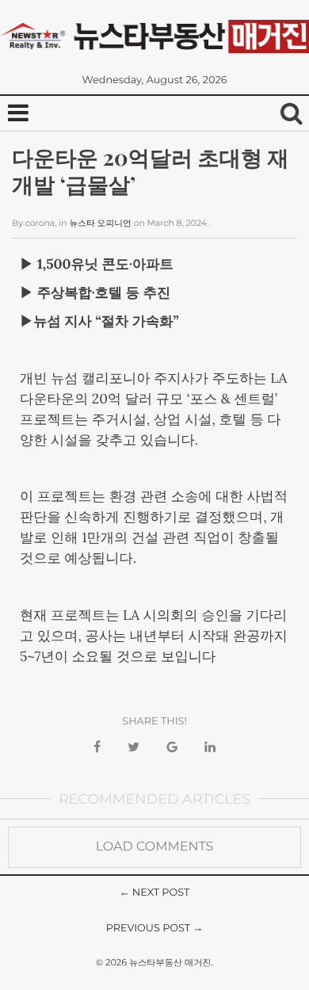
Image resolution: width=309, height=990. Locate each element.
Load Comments (155, 846)
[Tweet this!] (133, 748)
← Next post (155, 893)
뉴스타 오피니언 (100, 223)
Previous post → (155, 929)
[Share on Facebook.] (97, 748)
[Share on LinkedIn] (209, 748)
